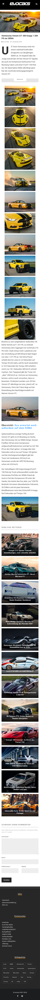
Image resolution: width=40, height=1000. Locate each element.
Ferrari (29, 964)
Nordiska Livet (6, 939)
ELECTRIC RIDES (7, 925)
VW (25, 981)
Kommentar (5, 836)
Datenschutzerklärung (9, 902)
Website (24, 866)
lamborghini (32, 968)
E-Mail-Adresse (6, 866)
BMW (11, 964)
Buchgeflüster (6, 932)
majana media (6, 934)
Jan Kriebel (5, 41)
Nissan (32, 973)
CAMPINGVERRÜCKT (9, 929)
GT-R (4, 968)
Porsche (6, 977)
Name (4, 857)
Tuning (29, 977)
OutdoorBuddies (7, 936)
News (24, 973)
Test (22, 977)
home (11, 968)
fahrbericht (20, 964)
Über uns (5, 905)
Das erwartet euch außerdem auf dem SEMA (19, 426)
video (18, 981)
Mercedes (6, 973)
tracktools (5, 922)
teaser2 (14, 977)
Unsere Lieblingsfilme (8, 941)
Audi (4, 964)
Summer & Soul (7, 946)
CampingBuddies (7, 927)
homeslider (20, 968)
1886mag (5, 943)
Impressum (5, 900)
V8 (12, 981)
